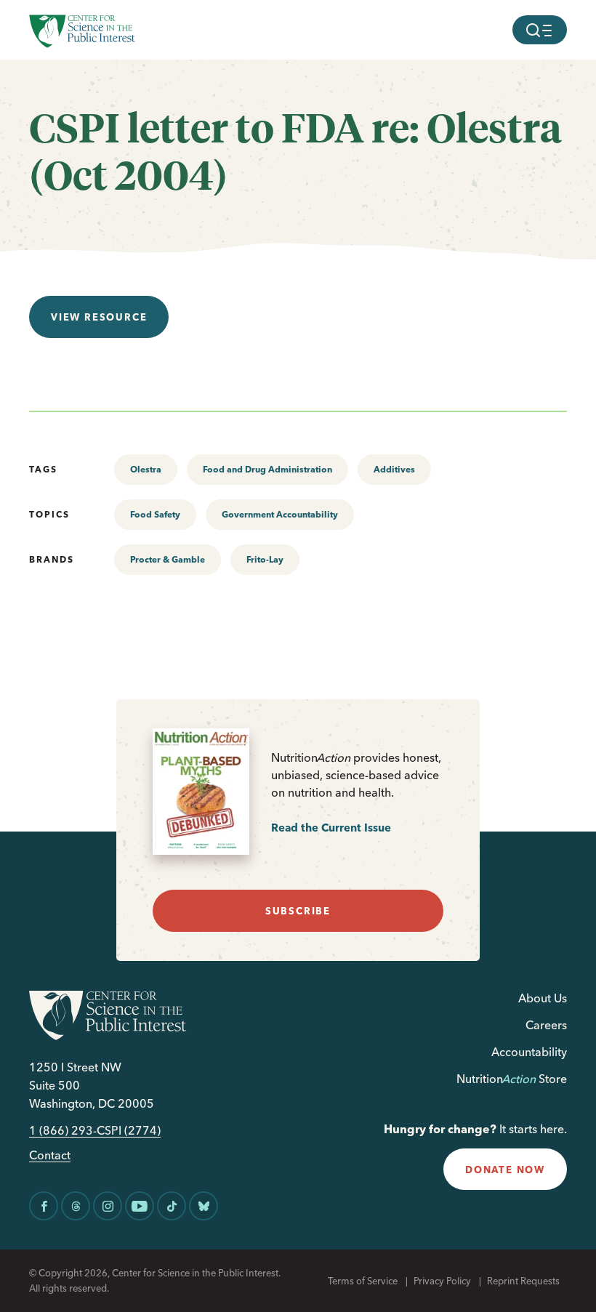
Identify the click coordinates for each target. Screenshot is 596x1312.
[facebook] (43, 1205)
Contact (50, 1155)
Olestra (145, 469)
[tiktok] (171, 1205)
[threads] (75, 1205)
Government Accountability (280, 514)
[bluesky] (203, 1205)
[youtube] (139, 1205)
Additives (394, 469)
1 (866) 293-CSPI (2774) (95, 1131)
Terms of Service (363, 1281)
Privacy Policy (442, 1281)
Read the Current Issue (331, 827)
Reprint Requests (523, 1281)
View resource (99, 317)
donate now (505, 1169)
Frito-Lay (264, 559)
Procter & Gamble (167, 559)
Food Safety (155, 514)
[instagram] (107, 1205)
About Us (542, 998)
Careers (546, 1025)
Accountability (529, 1052)
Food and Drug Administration (267, 469)
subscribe (298, 911)
